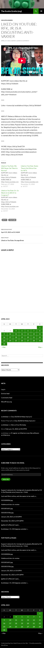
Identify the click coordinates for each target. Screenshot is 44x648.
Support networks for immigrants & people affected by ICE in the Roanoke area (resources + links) (21, 491)
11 (16, 334)
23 (4, 341)
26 (22, 341)
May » (40, 347)
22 (40, 337)
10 (10, 334)
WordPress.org (6, 402)
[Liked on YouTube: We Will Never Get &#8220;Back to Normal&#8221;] (11, 176)
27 (28, 341)
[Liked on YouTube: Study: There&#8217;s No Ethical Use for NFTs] (31, 176)
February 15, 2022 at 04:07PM (16, 429)
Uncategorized (7, 20)
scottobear (5, 417)
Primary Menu (41, 11)
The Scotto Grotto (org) (11, 11)
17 (10, 337)
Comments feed (6, 398)
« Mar (4, 347)
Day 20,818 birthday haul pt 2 (21, 417)
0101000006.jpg (7, 500)
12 (22, 334)
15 (40, 334)
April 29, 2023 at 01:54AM (10, 231)
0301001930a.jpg (7, 513)
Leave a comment (23, 41)
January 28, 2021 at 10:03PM (11, 517)
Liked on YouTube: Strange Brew (12, 239)
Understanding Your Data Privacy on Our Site (14, 643)
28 (34, 341)
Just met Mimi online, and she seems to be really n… (19, 496)
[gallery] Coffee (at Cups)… (10, 525)
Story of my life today (18, 425)
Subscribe (6, 479)
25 (16, 341)
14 (34, 334)
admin (13, 41)
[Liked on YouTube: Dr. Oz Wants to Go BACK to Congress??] (11, 200)
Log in (3, 389)
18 (16, 337)
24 (10, 341)
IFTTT (4, 220)
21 (34, 337)
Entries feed (5, 393)
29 (40, 341)
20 (28, 337)
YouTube (12, 220)
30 (4, 344)
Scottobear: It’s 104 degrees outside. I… (14, 529)
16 (4, 337)
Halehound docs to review (10, 504)
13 (28, 334)
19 (22, 337)
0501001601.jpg (7, 508)
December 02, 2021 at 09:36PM (12, 521)
